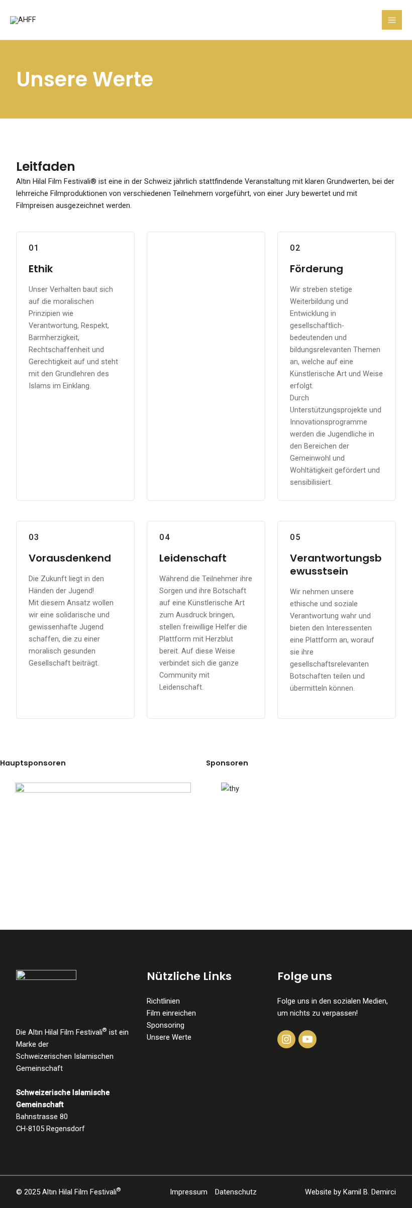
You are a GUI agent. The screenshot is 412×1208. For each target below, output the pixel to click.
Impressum (189, 1191)
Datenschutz (236, 1191)
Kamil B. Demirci (369, 1191)
